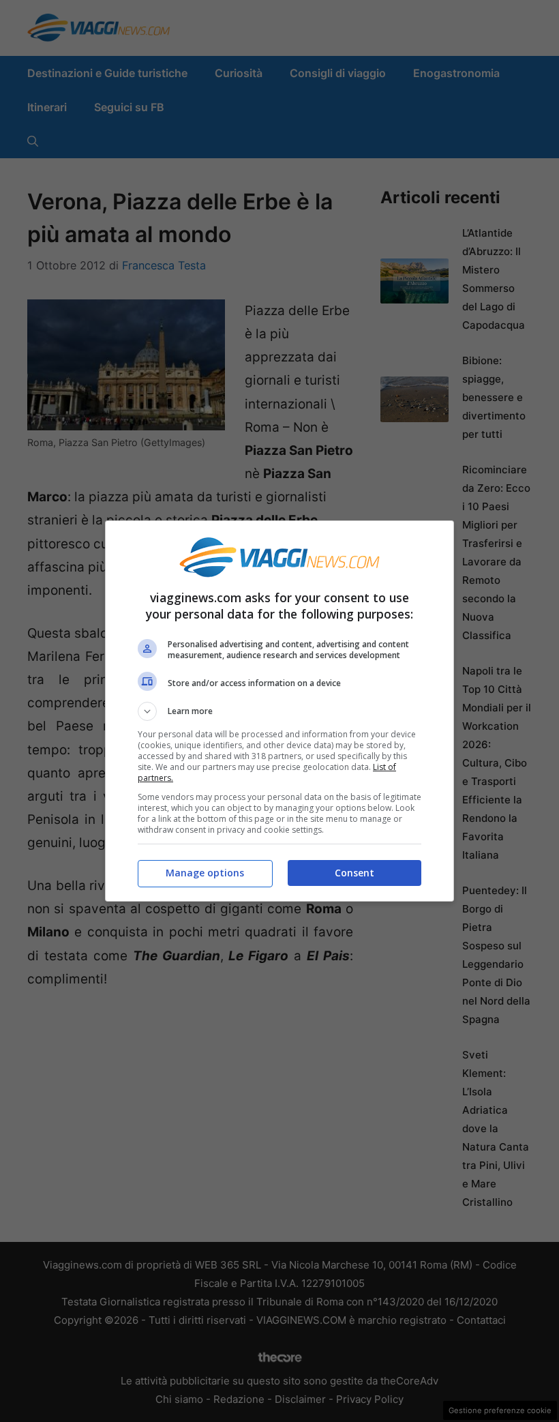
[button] (279, 711)
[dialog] (279, 711)
